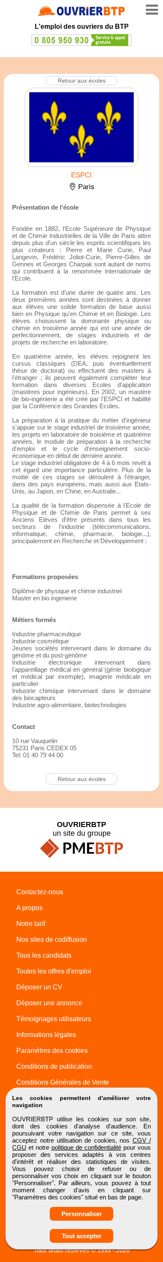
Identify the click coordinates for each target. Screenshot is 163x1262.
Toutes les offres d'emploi (53, 971)
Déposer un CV (39, 987)
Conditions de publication (54, 1066)
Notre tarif (30, 923)
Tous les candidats (43, 955)
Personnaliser (81, 1213)
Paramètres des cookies (52, 1050)
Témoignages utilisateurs (53, 1018)
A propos (29, 907)
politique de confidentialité (86, 1147)
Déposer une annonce (49, 1003)
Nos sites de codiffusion (51, 939)
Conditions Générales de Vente (62, 1082)
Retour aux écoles (82, 80)
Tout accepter (82, 1235)
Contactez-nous (39, 891)
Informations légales (46, 1034)
